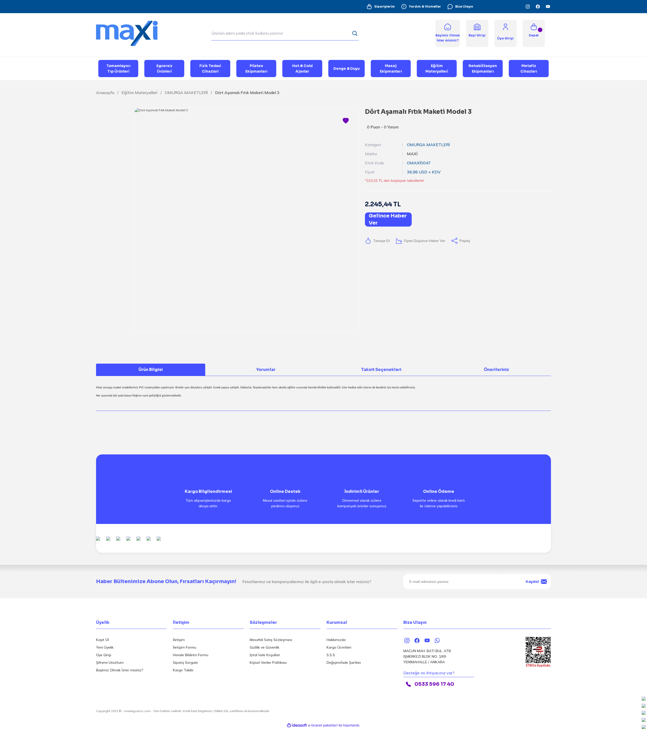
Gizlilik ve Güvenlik (264, 647)
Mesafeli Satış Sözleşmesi (271, 639)
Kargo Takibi (183, 670)
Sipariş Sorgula (185, 662)
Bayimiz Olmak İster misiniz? (119, 670)
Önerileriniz (496, 369)
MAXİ (412, 153)
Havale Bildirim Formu (190, 655)
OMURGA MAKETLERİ (428, 144)
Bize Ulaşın (464, 6)
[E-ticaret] (323, 725)
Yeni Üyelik (104, 647)
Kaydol (532, 581)
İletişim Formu (184, 647)
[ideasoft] (297, 725)
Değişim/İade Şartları (344, 662)
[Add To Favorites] (346, 121)
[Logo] (131, 33)
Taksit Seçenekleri (381, 369)
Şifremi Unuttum (110, 662)
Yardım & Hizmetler (425, 6)
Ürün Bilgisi (150, 369)
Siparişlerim (384, 6)
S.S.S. (331, 655)
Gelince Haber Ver (388, 219)
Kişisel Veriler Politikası (268, 662)
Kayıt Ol (102, 639)
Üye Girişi (103, 655)
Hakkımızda (336, 639)
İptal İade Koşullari (265, 655)
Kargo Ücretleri (339, 647)
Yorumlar (265, 369)
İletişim (179, 639)
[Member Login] (505, 26)
